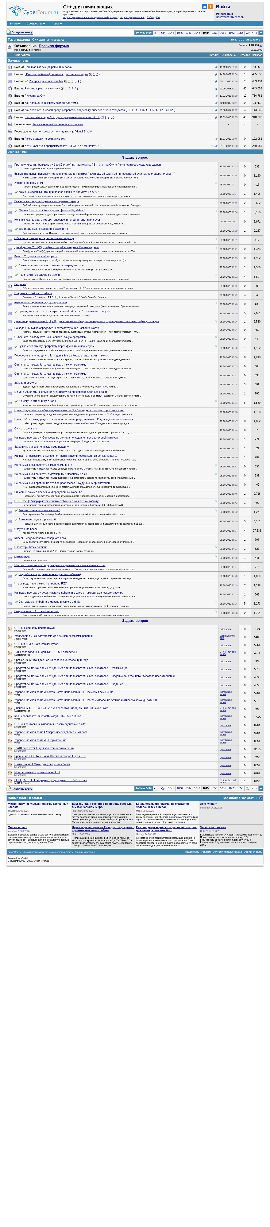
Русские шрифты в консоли (42, 88)
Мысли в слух (17, 827)
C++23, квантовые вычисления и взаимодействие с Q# (49, 724)
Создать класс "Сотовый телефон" (36, 611)
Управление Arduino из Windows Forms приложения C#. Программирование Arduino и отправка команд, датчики (85, 700)
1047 (188, 32)
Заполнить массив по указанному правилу (41, 446)
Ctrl (161, 32)
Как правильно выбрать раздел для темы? (52, 102)
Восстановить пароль (230, 17)
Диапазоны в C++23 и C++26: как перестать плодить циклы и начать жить (61, 708)
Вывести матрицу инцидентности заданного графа (46, 201)
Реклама (206, 851)
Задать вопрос (135, 157)
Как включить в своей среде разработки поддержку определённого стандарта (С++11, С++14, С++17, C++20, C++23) (100, 110)
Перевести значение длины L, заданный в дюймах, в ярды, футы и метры (61, 355)
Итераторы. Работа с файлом (33, 293)
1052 (232, 32)
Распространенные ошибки (46, 81)
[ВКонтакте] (204, 6)
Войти (223, 6)
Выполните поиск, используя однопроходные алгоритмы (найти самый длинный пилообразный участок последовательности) (94, 173)
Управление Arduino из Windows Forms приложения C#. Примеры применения (63, 692)
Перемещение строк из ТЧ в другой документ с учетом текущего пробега (103, 829)
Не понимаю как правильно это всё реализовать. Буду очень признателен (62, 483)
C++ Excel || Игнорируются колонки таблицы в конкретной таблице (56, 501)
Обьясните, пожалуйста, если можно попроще (44, 238)
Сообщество (34, 23)
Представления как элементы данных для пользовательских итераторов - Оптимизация (70, 668)
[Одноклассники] (210, 6)
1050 (214, 32)
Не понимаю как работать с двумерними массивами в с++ (51, 473)
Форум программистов (132, 17)
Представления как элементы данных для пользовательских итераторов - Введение (68, 684)
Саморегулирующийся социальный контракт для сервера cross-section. (166, 829)
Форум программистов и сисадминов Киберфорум (90, 17)
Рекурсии (20, 284)
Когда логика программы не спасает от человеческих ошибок (162, 805)
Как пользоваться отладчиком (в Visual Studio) (62, 131)
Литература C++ (35, 95)
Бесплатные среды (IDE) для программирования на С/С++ (62, 117)
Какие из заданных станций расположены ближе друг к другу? (59, 191)
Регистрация (224, 13)
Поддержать (192, 851)
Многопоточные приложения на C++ (37, 772)
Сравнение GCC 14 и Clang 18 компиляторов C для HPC (50, 756)
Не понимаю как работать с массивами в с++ (43, 464)
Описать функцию (26, 428)
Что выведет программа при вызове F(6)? (41, 583)
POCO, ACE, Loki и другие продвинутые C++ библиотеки (50, 780)
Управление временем (28, 182)
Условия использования (227, 851)
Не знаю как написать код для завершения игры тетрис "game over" (57, 219)
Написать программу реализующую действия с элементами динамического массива (68, 592)
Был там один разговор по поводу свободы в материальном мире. (102, 805)
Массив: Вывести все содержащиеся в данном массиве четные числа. (59, 565)
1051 (223, 32)
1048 (197, 32)
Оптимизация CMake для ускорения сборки (42, 764)
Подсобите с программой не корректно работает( (50, 574)
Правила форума (54, 46)
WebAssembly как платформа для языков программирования (53, 635)
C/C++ (150, 17)
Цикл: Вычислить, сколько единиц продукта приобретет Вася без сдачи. (61, 391)
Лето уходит (208, 803)
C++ (158, 17)
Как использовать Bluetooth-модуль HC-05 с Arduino (47, 716)
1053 (240, 32)
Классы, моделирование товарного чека (40, 538)
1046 (180, 32)
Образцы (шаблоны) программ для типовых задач (56, 74)
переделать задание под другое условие (40, 302)
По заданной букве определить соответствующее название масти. (57, 327)
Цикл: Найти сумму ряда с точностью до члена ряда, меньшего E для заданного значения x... (75, 419)
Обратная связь (253, 851)
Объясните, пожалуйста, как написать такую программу (50, 337)
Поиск (55, 23)
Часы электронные (213, 827)
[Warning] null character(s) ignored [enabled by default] (52, 210)
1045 (171, 32)
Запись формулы (25, 382)
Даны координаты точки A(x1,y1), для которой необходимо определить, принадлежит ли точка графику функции (86, 321)
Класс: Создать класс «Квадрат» (35, 256)
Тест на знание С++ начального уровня (57, 124)
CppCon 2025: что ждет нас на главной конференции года (51, 659)
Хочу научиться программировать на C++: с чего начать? (62, 145)
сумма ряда (22, 556)
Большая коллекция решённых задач (48, 67)
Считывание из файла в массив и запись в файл (50, 601)
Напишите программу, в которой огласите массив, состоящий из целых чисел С (65, 455)
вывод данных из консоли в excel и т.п (43, 228)
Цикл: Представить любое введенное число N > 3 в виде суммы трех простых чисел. (69, 410)
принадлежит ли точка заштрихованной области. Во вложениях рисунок (65, 311)
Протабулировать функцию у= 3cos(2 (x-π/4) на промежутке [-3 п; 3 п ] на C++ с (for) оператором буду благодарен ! (88, 164)
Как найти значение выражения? (39, 510)
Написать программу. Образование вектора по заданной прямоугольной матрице (66, 437)
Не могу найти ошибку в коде (37, 400)
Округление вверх (26, 528)
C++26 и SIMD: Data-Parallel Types (36, 643)
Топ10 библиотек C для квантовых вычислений (44, 748)
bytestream (225, 629)
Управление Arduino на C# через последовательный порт (50, 732)
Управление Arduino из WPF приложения (40, 740)
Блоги (14, 23)
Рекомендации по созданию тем (45, 138)
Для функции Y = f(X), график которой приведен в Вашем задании (56, 247)
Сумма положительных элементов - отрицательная (51, 265)
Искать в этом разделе (245, 39)
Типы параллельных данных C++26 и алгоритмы (45, 651)
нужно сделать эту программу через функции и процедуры (56, 346)
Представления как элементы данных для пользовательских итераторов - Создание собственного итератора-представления (94, 676)
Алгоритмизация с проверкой (37, 519)
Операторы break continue (30, 547)
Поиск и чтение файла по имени (39, 274)
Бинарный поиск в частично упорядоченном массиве (48, 492)
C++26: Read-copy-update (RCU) (34, 627)
